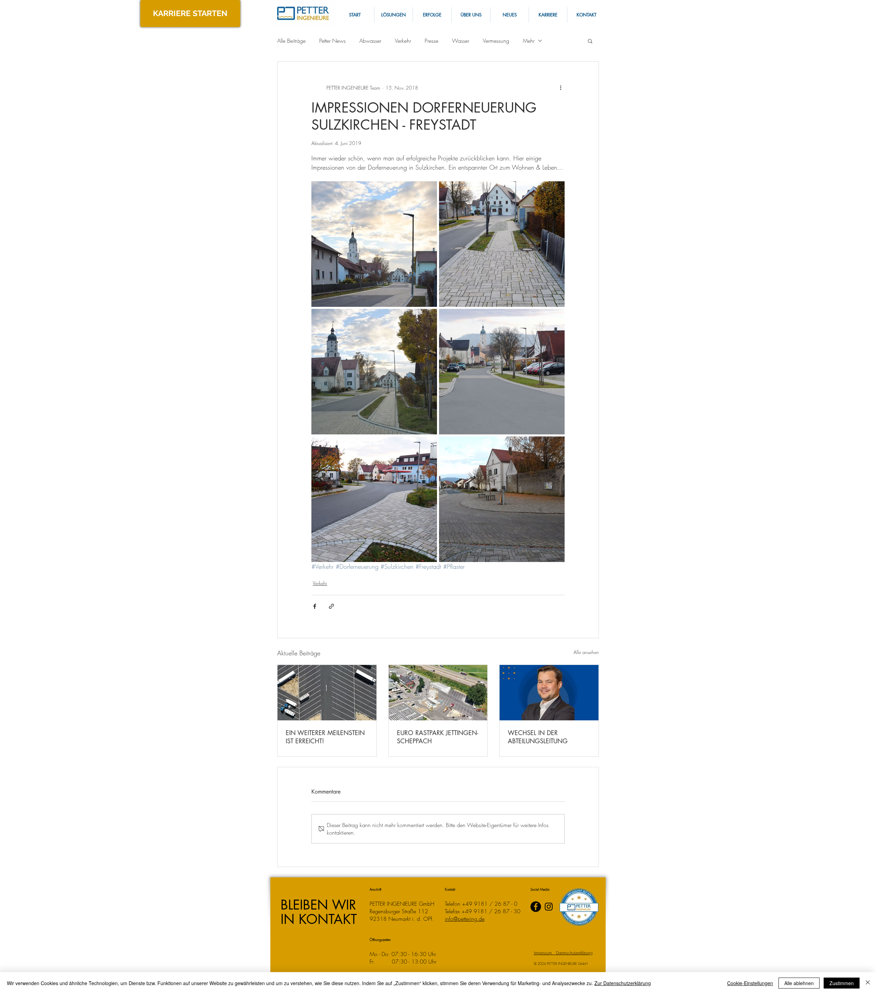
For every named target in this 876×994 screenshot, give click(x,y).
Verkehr (403, 40)
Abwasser (370, 40)
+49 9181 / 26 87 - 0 (489, 903)
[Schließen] (868, 983)
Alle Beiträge (291, 40)
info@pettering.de (465, 919)
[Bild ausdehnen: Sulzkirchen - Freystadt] (374, 244)
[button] (586, 15)
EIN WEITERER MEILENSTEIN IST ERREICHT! (325, 737)
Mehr (528, 40)
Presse (431, 40)
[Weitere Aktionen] (560, 87)
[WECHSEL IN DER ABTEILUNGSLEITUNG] (549, 692)
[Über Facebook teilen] (314, 606)
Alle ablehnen (799, 983)
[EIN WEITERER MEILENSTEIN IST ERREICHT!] (327, 692)
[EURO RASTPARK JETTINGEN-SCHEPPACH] (438, 692)
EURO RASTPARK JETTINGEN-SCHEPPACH (437, 737)
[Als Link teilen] (331, 606)
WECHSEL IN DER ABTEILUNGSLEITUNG (538, 737)
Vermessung (496, 40)
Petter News (332, 40)
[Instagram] (548, 906)
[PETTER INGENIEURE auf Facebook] (535, 906)
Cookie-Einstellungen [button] (750, 983)
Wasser (460, 40)
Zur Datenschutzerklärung (622, 983)
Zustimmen (841, 983)
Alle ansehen (586, 652)
